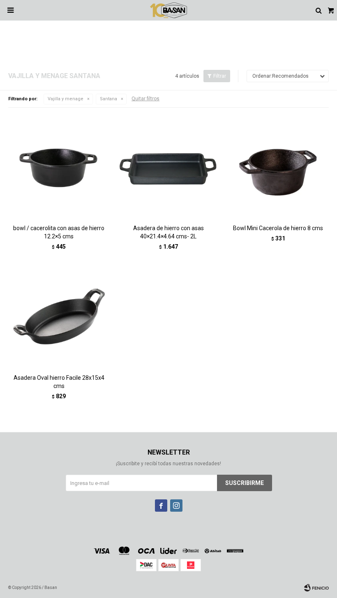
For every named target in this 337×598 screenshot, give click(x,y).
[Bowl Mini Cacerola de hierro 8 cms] (278, 166)
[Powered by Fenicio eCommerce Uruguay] (316, 588)
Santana (108, 99)
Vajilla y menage (65, 99)
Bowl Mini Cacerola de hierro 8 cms (278, 228)
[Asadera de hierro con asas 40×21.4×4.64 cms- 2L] (168, 166)
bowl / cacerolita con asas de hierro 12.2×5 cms (58, 232)
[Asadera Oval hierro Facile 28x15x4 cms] (59, 316)
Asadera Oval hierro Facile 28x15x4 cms (59, 381)
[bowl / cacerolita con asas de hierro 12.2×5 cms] (59, 166)
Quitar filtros (145, 99)
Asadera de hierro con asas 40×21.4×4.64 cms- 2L (168, 232)
